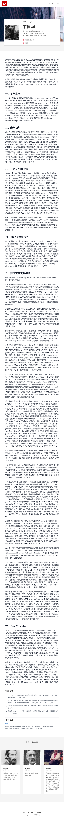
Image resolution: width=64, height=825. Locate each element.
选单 (57, 3)
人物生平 (38, 812)
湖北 (26, 43)
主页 (24, 812)
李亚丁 (7, 724)
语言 (50, 3)
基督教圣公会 (29, 40)
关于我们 (30, 812)
